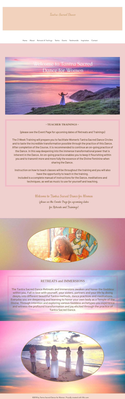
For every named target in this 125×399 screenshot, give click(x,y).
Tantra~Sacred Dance (63, 14)
